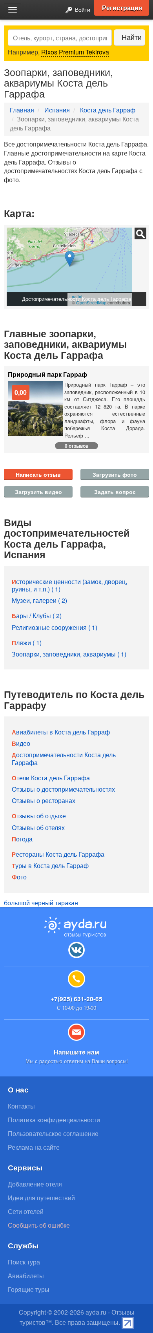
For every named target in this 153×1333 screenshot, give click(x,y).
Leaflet (75, 296)
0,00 (21, 392)
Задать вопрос (115, 492)
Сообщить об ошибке (39, 1225)
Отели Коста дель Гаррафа (51, 777)
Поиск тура (24, 1261)
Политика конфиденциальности (54, 1119)
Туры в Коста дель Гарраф (50, 865)
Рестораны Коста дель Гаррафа (58, 854)
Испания (57, 109)
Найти (132, 37)
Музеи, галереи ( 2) (39, 600)
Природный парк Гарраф (47, 374)
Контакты (21, 1106)
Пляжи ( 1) (27, 642)
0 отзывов (76, 445)
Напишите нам (76, 1051)
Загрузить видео (38, 492)
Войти (81, 9)
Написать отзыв (38, 474)
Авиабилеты (26, 1275)
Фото (19, 876)
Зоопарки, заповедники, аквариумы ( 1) (69, 653)
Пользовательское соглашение (53, 1133)
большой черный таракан (41, 902)
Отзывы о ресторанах (43, 800)
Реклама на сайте (34, 1147)
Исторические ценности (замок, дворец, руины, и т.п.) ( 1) (69, 585)
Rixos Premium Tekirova (75, 51)
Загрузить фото (115, 474)
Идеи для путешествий (41, 1197)
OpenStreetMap (91, 302)
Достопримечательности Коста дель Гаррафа (64, 758)
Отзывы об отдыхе (39, 815)
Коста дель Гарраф (107, 109)
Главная (22, 109)
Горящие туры (28, 1289)
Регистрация (122, 7)
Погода (22, 838)
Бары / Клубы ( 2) (37, 615)
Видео (21, 743)
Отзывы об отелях (38, 827)
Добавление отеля (35, 1183)
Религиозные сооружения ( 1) (54, 627)
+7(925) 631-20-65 (76, 998)
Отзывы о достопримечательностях (63, 789)
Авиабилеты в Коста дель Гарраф (61, 731)
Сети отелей (26, 1211)
